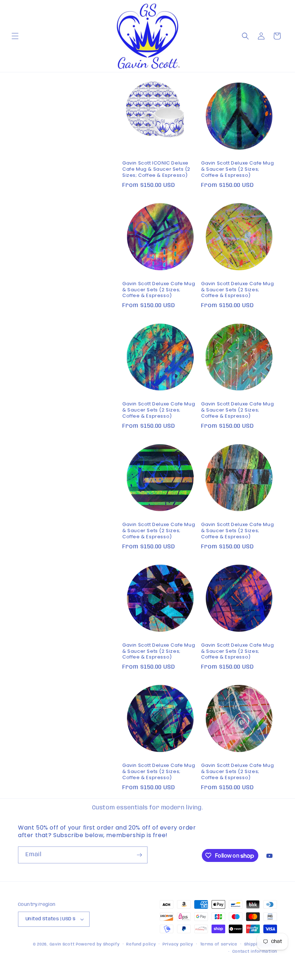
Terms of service (218, 944)
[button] (15, 36)
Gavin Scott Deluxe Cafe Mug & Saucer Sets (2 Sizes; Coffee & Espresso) (237, 169)
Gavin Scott (63, 944)
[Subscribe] (139, 854)
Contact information (254, 951)
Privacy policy (178, 944)
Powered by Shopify (98, 944)
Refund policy (141, 944)
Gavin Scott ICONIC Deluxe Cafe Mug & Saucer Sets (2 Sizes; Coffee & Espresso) (156, 169)
